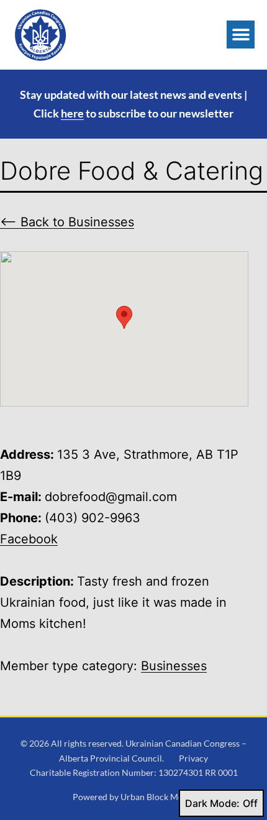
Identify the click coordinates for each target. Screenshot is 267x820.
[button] (241, 34)
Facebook (29, 539)
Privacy (193, 758)
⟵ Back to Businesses (67, 221)
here (72, 113)
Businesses (174, 665)
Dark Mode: (212, 803)
